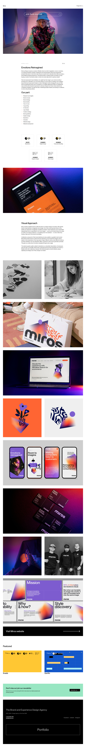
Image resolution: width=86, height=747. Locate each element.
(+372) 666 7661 (10, 716)
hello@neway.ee (9, 718)
